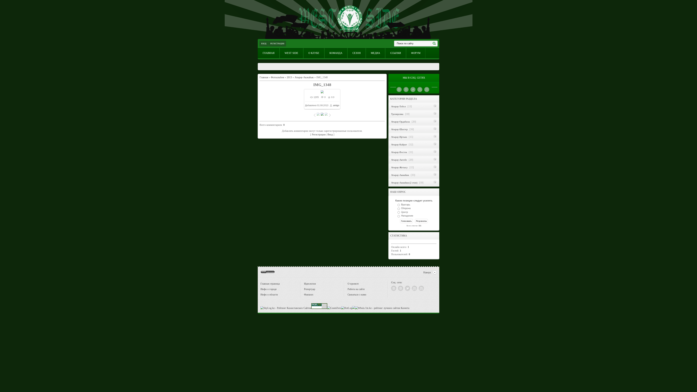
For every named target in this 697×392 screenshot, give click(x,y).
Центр (404, 212)
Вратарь (405, 204)
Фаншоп (308, 294)
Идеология (310, 283)
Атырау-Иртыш (399, 137)
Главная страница (270, 283)
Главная (264, 77)
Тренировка (397, 114)
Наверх (427, 272)
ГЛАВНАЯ (268, 53)
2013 (289, 77)
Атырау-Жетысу (399, 167)
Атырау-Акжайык (304, 77)
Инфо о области (269, 294)
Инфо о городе (268, 289)
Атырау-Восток (399, 152)
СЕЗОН (356, 53)
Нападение (407, 216)
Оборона (406, 208)
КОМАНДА (335, 53)
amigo (336, 105)
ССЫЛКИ (395, 53)
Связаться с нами (357, 294)
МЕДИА (375, 53)
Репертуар (309, 289)
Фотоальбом (277, 77)
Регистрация (277, 43)
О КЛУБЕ (313, 53)
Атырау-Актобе (399, 159)
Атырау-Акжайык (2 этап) (404, 182)
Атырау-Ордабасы (400, 121)
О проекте (353, 283)
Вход (263, 43)
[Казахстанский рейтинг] (353, 308)
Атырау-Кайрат (399, 144)
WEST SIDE (291, 53)
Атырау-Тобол (398, 106)
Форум (415, 53)
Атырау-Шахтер (399, 129)
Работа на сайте (356, 289)
